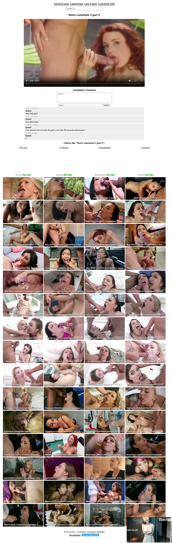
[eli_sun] (23, 148)
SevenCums (61, 3)
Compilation (78, 90)
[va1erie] (145, 148)
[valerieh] (63, 148)
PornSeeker (75, 535)
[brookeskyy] (105, 148)
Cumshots (91, 90)
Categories (76, 3)
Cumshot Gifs (106, 3)
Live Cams (90, 3)
